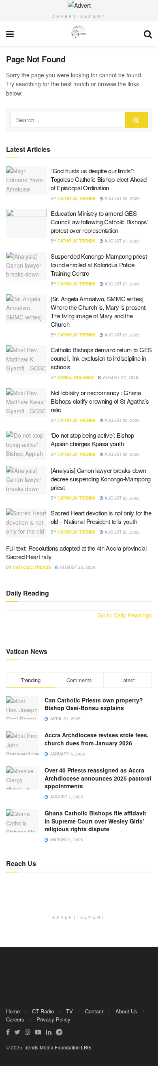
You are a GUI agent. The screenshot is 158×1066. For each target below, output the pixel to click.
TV (69, 1011)
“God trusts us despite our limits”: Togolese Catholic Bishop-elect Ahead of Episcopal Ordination (98, 179)
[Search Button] (136, 120)
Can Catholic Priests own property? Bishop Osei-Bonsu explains (94, 704)
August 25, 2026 (121, 498)
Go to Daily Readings (125, 615)
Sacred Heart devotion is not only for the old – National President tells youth (101, 517)
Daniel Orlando (76, 377)
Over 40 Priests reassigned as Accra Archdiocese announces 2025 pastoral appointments (98, 778)
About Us (126, 1011)
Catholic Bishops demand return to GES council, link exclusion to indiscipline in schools (101, 358)
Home (13, 1011)
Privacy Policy (53, 1019)
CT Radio (43, 1011)
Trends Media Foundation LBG (57, 1047)
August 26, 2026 (121, 420)
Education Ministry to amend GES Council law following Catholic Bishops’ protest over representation (99, 221)
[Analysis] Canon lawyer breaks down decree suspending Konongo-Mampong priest (101, 479)
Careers (15, 1019)
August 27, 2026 (121, 241)
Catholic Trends (77, 198)
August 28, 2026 (121, 198)
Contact (94, 1011)
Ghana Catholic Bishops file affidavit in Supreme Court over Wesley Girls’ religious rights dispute (95, 821)
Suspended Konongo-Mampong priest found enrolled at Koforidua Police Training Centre (99, 264)
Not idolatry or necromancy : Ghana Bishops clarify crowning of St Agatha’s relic (100, 401)
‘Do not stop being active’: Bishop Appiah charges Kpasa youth (92, 439)
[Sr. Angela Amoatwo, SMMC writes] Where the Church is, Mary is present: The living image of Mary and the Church (99, 311)
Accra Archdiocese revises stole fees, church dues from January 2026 (97, 739)
